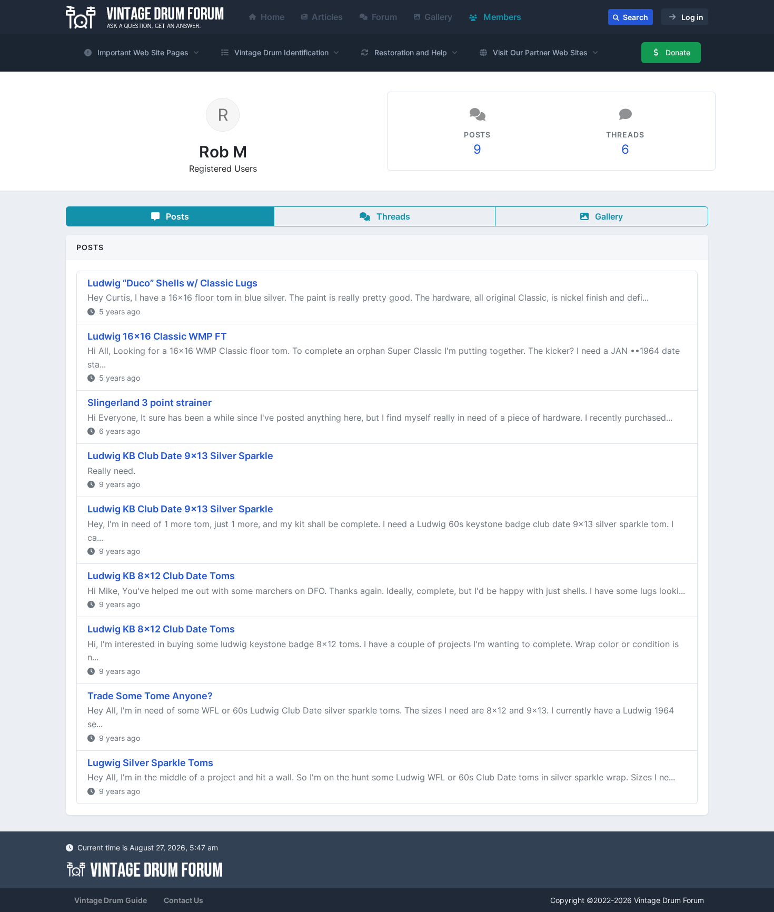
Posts (176, 216)
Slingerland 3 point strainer (149, 402)
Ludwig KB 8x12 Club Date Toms (161, 575)
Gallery (438, 17)
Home (272, 17)
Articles (327, 17)
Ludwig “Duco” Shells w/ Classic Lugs (172, 283)
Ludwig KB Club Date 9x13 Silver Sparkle (180, 455)
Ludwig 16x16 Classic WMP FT (157, 336)
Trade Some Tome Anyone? (150, 695)
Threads (392, 216)
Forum (384, 17)
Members (501, 17)
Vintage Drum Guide (110, 900)
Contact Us (183, 900)
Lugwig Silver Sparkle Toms (150, 762)
